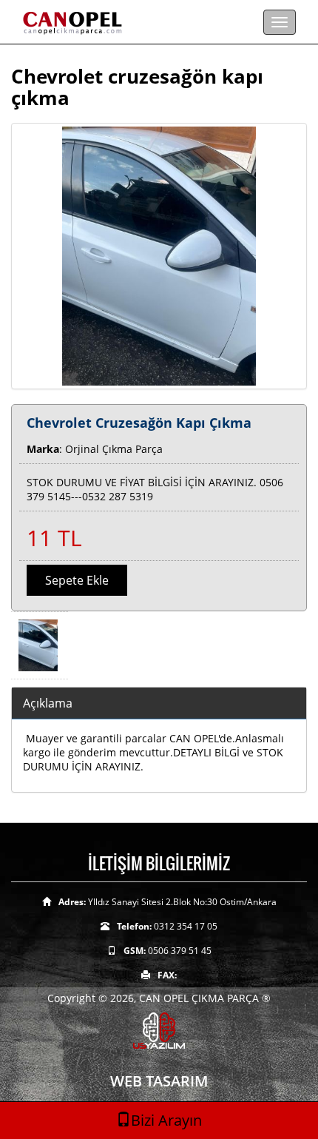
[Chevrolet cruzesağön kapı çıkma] (159, 256)
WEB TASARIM (159, 1081)
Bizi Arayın (166, 1120)
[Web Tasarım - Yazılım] (159, 1029)
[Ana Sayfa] (159, 22)
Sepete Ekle (77, 580)
